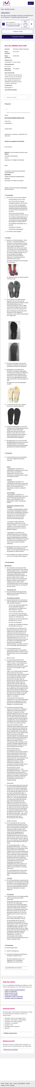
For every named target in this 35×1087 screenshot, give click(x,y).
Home (2, 9)
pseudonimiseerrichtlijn (14, 25)
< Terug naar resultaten (17, 36)
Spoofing (28, 1083)
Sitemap (7, 1083)
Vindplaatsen (8, 85)
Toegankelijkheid (21, 1083)
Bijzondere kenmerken (8, 69)
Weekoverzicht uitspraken (11, 1049)
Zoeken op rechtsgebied (11, 994)
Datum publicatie (7, 56)
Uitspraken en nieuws (10, 9)
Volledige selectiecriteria (10, 1033)
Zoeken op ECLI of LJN (11, 993)
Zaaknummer (8, 60)
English (2, 1083)
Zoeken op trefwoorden (11, 991)
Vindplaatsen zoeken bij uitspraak (14, 996)
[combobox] (17, 97)
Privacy (11, 1083)
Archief (7, 1085)
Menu (30, 3)
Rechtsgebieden (9, 64)
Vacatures (3, 1085)
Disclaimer (12, 1085)
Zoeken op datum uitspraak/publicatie (15, 989)
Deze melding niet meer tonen (25, 24)
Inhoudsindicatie (9, 73)
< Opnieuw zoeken (18, 31)
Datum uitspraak (7, 52)
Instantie (7, 49)
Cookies (15, 1083)
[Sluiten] (31, 24)
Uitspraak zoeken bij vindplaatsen (14, 998)
